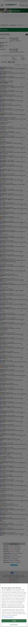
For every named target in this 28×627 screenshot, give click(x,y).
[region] (14, 605)
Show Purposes (14, 624)
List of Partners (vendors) (7, 617)
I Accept (14, 621)
